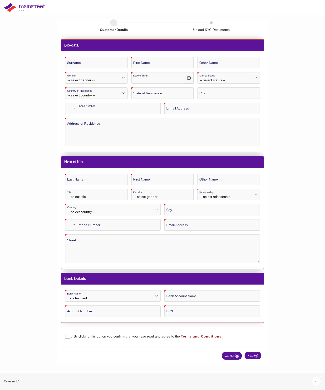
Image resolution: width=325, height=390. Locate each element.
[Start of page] (316, 381)
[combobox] (70, 108)
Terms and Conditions (201, 336)
